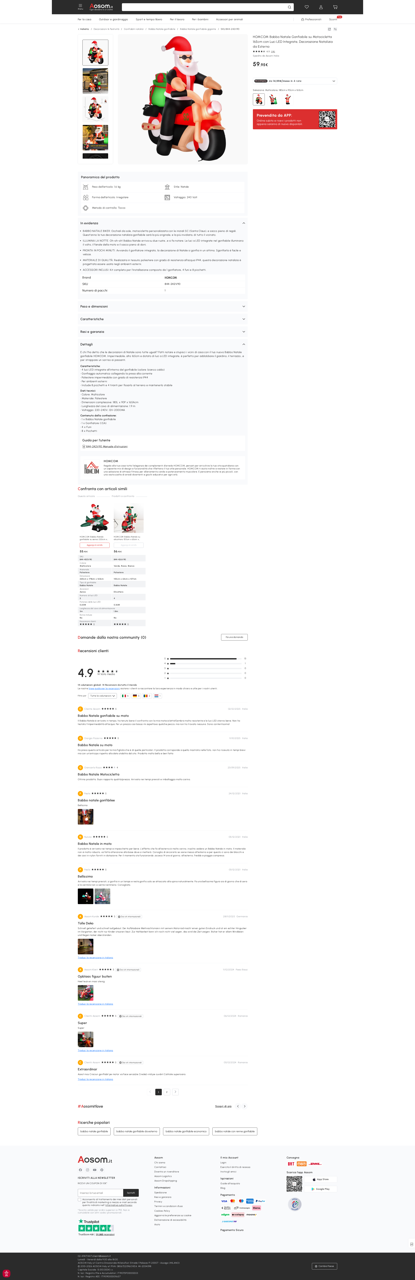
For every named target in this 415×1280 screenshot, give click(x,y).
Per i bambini (200, 19)
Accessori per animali (229, 19)
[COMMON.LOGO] (101, 7)
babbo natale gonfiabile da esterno (136, 1131)
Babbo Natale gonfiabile (161, 29)
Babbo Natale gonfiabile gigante (198, 29)
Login (223, 1162)
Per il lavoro (177, 19)
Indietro (84, 29)
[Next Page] (175, 1092)
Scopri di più (223, 1106)
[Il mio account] (321, 7)
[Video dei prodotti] (95, 81)
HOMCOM (171, 277)
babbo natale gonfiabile (94, 1131)
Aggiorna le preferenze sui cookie (172, 1215)
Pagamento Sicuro (231, 1230)
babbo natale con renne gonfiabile (235, 1131)
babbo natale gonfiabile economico (186, 1131)
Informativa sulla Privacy (118, 1205)
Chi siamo (159, 1162)
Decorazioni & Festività (106, 29)
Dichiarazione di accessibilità (170, 1220)
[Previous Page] (150, 1092)
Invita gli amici (228, 1171)
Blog (222, 1188)
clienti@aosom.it (101, 1256)
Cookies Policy (162, 1211)
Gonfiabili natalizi (134, 29)
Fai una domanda (234, 637)
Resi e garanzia (162, 1197)
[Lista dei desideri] (307, 7)
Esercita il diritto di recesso (235, 1167)
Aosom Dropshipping (165, 1180)
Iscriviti (131, 1192)
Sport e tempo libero (149, 19)
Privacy (158, 1201)
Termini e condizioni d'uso (168, 1206)
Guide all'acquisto (230, 1183)
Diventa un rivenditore (166, 1171)
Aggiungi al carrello (95, 545)
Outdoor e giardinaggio (113, 19)
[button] (163, 223)
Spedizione (160, 1192)
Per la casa (84, 19)
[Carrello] (335, 7)
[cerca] (289, 7)
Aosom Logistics (163, 1176)
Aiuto (157, 1224)
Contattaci (160, 1167)
